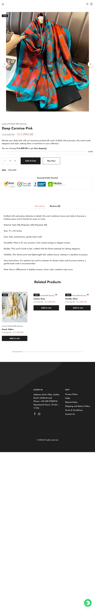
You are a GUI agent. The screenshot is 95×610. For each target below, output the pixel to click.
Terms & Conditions (74, 410)
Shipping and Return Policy (77, 406)
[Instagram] (39, 414)
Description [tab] (40, 206)
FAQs (67, 398)
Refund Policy (71, 402)
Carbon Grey (39, 298)
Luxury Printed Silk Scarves (14, 123)
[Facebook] (35, 414)
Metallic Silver (71, 298)
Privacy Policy (71, 394)
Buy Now (51, 160)
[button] (14, 338)
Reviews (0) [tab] (55, 206)
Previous (4, 64)
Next (90, 64)
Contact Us (70, 414)
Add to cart (30, 160)
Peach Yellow (8, 329)
